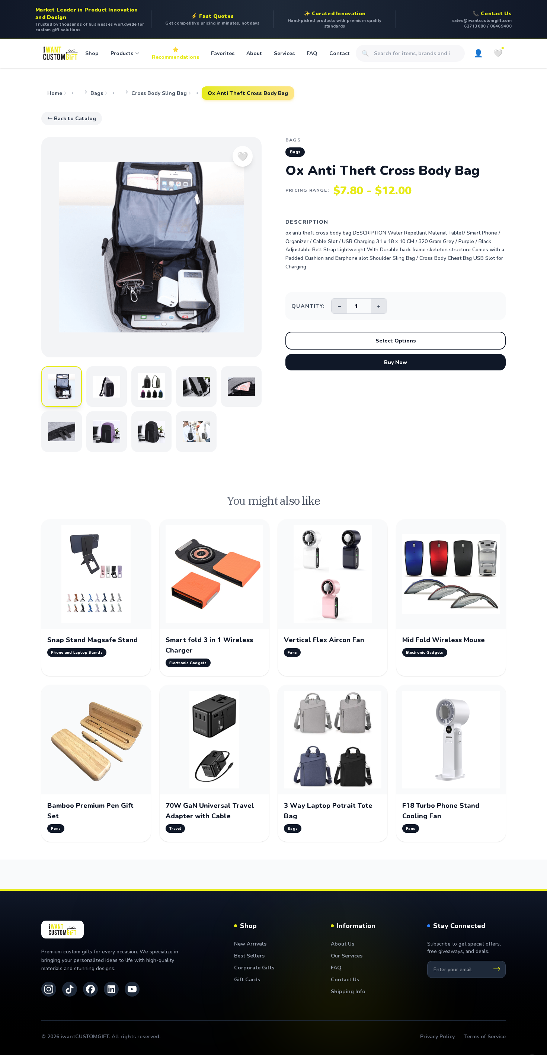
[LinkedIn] (111, 989)
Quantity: (308, 306)
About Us (342, 943)
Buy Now (395, 362)
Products (122, 53)
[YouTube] (132, 989)
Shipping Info (348, 991)
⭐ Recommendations (175, 53)
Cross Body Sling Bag (159, 93)
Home (54, 93)
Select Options (395, 340)
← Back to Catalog (71, 118)
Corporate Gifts (254, 967)
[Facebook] (90, 989)
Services (284, 53)
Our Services (346, 955)
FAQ (312, 53)
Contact (339, 53)
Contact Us (345, 979)
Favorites (222, 53)
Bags (96, 93)
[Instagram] (48, 989)
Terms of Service (485, 1036)
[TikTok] (69, 989)
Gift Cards (247, 979)
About (254, 53)
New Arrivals (250, 943)
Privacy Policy (437, 1036)
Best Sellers (249, 955)
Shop (92, 53)
